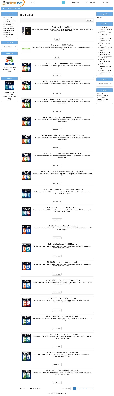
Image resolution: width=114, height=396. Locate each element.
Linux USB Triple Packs (9, 22)
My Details (76, 2)
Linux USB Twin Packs (9, 20)
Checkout (105, 2)
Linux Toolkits (7, 32)
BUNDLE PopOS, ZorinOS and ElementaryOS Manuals (9, 94)
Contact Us (100, 101)
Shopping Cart (91, 2)
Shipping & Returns (102, 95)
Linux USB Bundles (8, 28)
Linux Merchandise (8, 35)
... (89, 389)
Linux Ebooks (6, 37)
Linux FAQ (100, 94)
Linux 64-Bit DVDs (8, 24)
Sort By (89, 20)
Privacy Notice (101, 97)
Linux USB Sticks (7, 17)
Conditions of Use (102, 99)
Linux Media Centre (8, 30)
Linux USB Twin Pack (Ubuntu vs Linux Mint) (9, 68)
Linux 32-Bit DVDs (8, 26)
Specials (9, 78)
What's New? (9, 53)
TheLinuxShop (62, 393)
